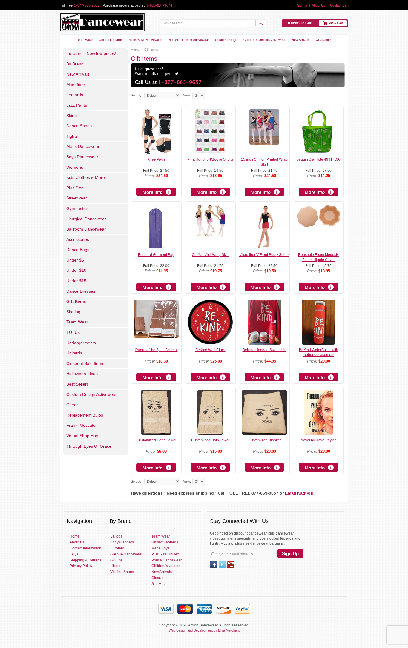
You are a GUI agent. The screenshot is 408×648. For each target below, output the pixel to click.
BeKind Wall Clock (210, 350)
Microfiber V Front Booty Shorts (264, 255)
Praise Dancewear (166, 560)
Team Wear (84, 40)
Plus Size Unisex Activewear (188, 40)
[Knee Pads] (156, 151)
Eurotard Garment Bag (156, 255)
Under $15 (76, 280)
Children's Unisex (165, 566)
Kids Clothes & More (85, 177)
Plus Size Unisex (165, 554)
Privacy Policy (81, 566)
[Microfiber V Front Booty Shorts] (264, 247)
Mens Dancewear (82, 146)
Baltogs (116, 536)
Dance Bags (77, 249)
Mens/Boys (160, 548)
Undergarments (81, 342)
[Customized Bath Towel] (210, 432)
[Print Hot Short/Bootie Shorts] (210, 150)
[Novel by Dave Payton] (318, 432)
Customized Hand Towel (156, 440)
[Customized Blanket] (264, 432)
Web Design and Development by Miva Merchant (204, 630)
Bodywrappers (122, 542)
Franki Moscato (81, 425)
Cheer (72, 404)
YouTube (230, 564)
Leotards (74, 94)
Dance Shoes (79, 125)
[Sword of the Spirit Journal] (156, 335)
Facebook (213, 564)
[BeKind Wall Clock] (210, 342)
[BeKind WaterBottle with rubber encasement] (318, 342)
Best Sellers (77, 384)
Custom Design (226, 40)
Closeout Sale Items (85, 363)
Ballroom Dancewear (86, 229)
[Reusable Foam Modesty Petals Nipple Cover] (318, 225)
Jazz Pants (76, 105)
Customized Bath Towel (210, 440)
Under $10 (76, 270)
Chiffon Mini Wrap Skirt (210, 255)
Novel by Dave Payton (318, 440)
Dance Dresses (80, 291)
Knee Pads (156, 159)
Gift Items (76, 301)
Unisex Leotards (111, 40)
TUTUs (73, 332)
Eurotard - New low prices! (91, 53)
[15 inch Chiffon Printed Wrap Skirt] (264, 142)
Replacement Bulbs (84, 415)
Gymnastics (77, 208)
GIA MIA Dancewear (126, 554)
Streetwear (76, 198)
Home (135, 49)
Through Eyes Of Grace (88, 446)
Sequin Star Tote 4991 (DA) (318, 159)
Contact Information (85, 548)
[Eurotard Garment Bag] (156, 247)
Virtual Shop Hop (82, 435)
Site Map (158, 584)
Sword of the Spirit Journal (156, 350)
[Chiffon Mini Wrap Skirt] (210, 234)
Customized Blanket (264, 440)
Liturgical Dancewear (86, 218)
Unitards (74, 353)
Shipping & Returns (85, 560)
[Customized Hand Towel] (156, 432)
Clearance (323, 40)
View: (187, 95)
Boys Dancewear (82, 156)
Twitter (222, 564)
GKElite (116, 560)
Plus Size (75, 187)
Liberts (115, 566)
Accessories (77, 239)
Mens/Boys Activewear (145, 40)
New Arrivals (301, 40)
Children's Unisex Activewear (264, 40)
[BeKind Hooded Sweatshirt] (264, 342)
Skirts (71, 115)
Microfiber (75, 84)
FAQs (74, 554)
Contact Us (338, 5)
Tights (72, 136)
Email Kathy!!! (299, 493)
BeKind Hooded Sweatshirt (264, 350)
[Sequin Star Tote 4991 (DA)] (318, 151)
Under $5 (75, 260)
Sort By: (136, 95)
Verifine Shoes (122, 572)
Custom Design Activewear (91, 394)
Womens (74, 167)
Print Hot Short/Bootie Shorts (210, 159)
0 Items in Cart (300, 23)
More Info (152, 192)
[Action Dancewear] (102, 22)
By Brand (75, 64)
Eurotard (117, 548)
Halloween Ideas (82, 373)
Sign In (302, 5)
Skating (73, 311)
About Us (318, 5)
